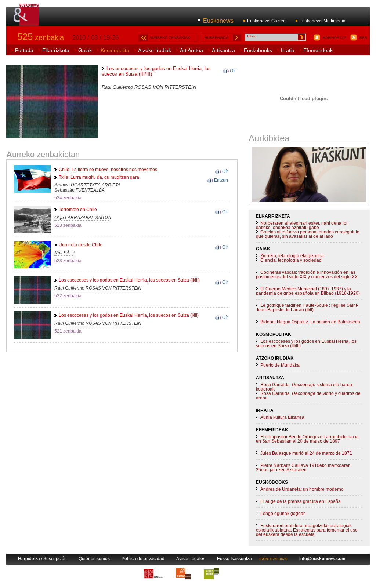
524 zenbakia (68, 197)
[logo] (27, 21)
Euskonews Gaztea (266, 20)
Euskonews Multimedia (322, 20)
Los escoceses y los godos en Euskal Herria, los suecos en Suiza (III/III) (306, 343)
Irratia (287, 50)
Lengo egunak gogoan (283, 513)
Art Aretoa (191, 50)
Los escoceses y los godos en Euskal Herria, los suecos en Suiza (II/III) (129, 280)
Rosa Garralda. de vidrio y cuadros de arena (308, 395)
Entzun (221, 180)
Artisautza (223, 50)
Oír (233, 70)
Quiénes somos (94, 558)
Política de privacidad (143, 558)
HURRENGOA (216, 38)
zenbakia (40, 37)
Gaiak (85, 50)
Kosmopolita (115, 50)
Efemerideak (318, 50)
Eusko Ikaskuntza (234, 558)
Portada (24, 50)
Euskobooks (258, 50)
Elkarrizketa (55, 50)
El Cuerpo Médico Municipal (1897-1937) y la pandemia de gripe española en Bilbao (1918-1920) (308, 291)
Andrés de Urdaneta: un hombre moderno (302, 489)
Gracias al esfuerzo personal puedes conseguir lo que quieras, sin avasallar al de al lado (307, 234)
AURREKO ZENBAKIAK (169, 38)
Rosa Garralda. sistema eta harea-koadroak (305, 387)
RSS (363, 38)
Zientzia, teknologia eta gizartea (292, 255)
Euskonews (218, 21)
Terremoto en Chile (78, 209)
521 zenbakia (68, 331)
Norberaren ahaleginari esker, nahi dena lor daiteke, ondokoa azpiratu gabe (302, 225)
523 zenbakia (68, 225)
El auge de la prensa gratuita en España (300, 501)
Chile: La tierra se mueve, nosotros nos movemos (108, 169)
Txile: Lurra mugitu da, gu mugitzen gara (99, 177)
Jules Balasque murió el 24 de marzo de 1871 (306, 453)
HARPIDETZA (334, 38)
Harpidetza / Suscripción (42, 558)
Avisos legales (190, 558)
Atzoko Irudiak (154, 50)
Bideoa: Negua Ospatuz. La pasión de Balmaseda (310, 321)
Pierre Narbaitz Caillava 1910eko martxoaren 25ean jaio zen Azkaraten (303, 467)
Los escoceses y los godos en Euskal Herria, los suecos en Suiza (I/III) (129, 315)
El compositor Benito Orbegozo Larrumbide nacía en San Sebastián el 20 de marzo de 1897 (307, 439)
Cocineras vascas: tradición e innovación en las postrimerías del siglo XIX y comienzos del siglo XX (307, 274)
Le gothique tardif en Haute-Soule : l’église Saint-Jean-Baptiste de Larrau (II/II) (307, 307)
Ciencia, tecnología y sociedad (291, 260)
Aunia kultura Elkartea (282, 417)
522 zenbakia (68, 295)
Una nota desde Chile (80, 244)
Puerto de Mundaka (280, 365)
